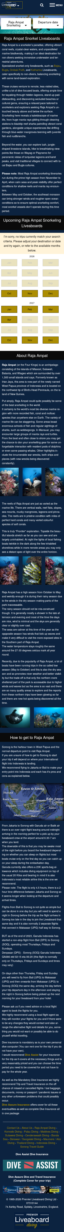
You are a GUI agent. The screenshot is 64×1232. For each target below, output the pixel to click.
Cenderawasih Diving (37, 1135)
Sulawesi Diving (14, 1135)
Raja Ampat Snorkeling (15, 23)
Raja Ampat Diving (44, 1128)
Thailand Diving (25, 1143)
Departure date (48, 22)
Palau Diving (31, 1131)
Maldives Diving (49, 1131)
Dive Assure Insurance (16, 1104)
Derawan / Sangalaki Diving (25, 1139)
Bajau (57, 65)
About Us (27, 1128)
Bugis (5, 70)
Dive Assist (32, 1054)
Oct (9, 293)
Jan (9, 309)
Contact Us (13, 1128)
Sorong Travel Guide (32, 1146)
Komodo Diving (13, 1131)
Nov (30, 293)
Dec (50, 293)
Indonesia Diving (45, 1143)
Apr (9, 319)
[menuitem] (14, 5)
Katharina (36, 70)
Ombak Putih (17, 70)
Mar (51, 309)
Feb (30, 309)
